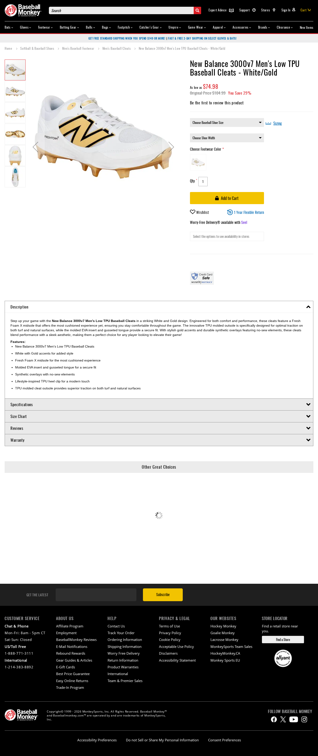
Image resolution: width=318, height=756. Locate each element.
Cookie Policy (169, 639)
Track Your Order (121, 632)
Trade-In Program (70, 687)
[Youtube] (293, 719)
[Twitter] (283, 719)
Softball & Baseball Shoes (37, 48)
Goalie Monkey (222, 632)
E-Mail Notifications (71, 646)
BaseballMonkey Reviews (76, 639)
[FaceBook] (274, 719)
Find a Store (283, 639)
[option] (198, 162)
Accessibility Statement (177, 660)
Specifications (21, 404)
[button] (35, 147)
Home (9, 48)
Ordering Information (125, 639)
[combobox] (125, 10)
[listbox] (227, 122)
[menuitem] (9, 27)
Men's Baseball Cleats (117, 48)
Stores (266, 9)
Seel (244, 222)
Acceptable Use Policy (176, 646)
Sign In (286, 9)
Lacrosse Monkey (224, 639)
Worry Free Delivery (124, 653)
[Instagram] (304, 719)
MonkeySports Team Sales (231, 646)
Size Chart (18, 416)
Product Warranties (123, 667)
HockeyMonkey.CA (225, 653)
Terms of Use (169, 626)
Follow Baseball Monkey (290, 711)
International (118, 673)
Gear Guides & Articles (74, 660)
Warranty (17, 440)
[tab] (159, 307)
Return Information (123, 660)
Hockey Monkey (223, 626)
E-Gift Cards (65, 667)
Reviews (16, 428)
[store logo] (24, 10)
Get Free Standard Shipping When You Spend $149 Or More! (127, 38)
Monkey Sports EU (225, 660)
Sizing (277, 123)
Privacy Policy (170, 632)
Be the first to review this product (217, 103)
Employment (66, 632)
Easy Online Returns (72, 680)
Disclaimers (168, 653)
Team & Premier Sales (125, 680)
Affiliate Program (69, 626)
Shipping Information (125, 646)
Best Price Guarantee (73, 673)
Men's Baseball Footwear (78, 48)
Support (245, 9)
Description (19, 307)
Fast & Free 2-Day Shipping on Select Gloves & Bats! (202, 38)
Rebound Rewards (70, 653)
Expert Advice (218, 9)
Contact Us (116, 626)
